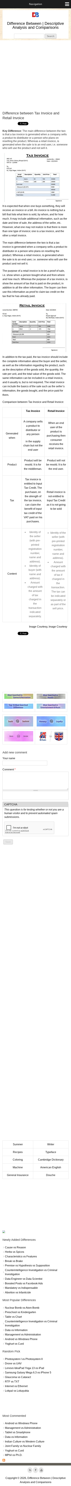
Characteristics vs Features (21, 1256)
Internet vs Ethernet (16, 1386)
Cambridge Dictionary (51, 1159)
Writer (50, 1144)
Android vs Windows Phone (21, 1339)
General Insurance (18, 1175)
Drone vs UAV (13, 1363)
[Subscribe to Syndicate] (3, 1460)
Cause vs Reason (15, 1247)
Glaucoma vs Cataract (18, 1377)
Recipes (18, 1152)
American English (50, 1167)
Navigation (35, 4)
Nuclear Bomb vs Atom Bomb (22, 1307)
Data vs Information (16, 1330)
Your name (8, 758)
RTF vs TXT (12, 1381)
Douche (50, 1175)
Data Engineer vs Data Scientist (23, 1278)
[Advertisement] (35, 75)
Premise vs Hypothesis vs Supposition (27, 1265)
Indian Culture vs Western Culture (24, 1441)
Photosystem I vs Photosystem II (24, 1359)
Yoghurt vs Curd (14, 1343)
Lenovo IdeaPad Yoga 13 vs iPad (24, 1368)
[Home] (35, 17)
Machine (18, 1167)
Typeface (50, 1152)
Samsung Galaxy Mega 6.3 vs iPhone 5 (28, 1372)
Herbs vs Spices (14, 1251)
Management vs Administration (23, 1334)
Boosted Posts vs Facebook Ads (24, 1283)
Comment (9, 769)
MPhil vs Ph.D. (13, 1455)
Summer (18, 1144)
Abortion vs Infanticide (18, 1292)
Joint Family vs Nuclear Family (23, 1446)
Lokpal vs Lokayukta (17, 1390)
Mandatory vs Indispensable (21, 1287)
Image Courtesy (38, 626)
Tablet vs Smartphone (17, 1432)
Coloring (18, 1159)
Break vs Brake (14, 1261)
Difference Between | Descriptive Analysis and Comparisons (35, 25)
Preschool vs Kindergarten (20, 1312)
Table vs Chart (13, 1316)
